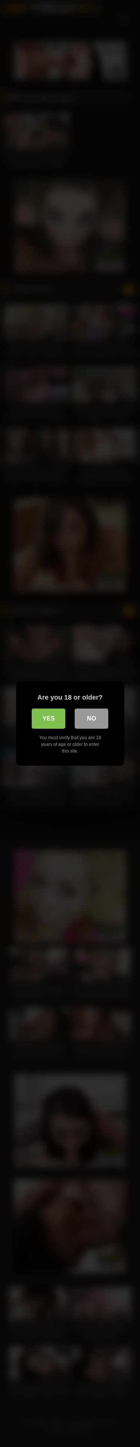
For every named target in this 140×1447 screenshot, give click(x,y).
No (91, 718)
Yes (49, 718)
